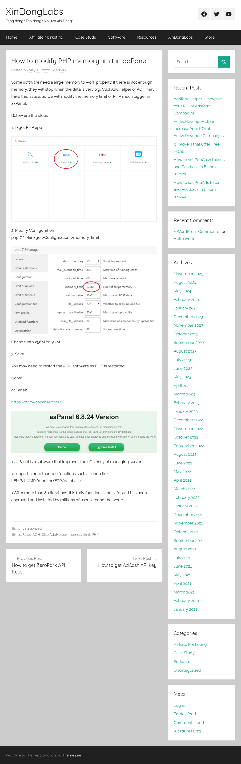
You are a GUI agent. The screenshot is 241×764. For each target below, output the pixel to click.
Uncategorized (30, 528)
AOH (36, 534)
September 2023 (189, 342)
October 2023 (186, 334)
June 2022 (183, 463)
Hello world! (185, 238)
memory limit (79, 534)
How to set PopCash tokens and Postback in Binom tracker (199, 166)
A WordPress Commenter (197, 231)
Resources (146, 37)
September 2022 (189, 445)
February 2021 (186, 600)
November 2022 (188, 428)
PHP (95, 534)
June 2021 (183, 566)
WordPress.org (187, 731)
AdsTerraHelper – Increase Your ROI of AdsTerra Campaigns (198, 106)
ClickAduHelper (54, 534)
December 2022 (188, 420)
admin (61, 70)
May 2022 (182, 471)
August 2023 (185, 351)
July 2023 (182, 359)
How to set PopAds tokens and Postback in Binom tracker (198, 189)
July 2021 (182, 557)
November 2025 (188, 273)
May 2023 (182, 376)
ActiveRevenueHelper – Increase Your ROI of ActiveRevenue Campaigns (199, 128)
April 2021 (182, 583)
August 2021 (185, 549)
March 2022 (184, 488)
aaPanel (24, 534)
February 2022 (187, 497)
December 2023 (188, 316)
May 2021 (182, 575)
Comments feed (189, 722)
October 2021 (186, 531)
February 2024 (187, 299)
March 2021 (184, 592)
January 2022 (186, 506)
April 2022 (183, 480)
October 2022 (186, 437)
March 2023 (184, 394)
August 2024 (185, 282)
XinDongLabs (34, 11)
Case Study (85, 37)
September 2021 (189, 540)
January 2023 (186, 411)
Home (11, 37)
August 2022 (185, 454)
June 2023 (183, 368)
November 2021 (188, 523)
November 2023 (188, 325)
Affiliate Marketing (46, 37)
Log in (179, 705)
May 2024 (182, 291)
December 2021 (188, 514)
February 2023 (187, 402)
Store (210, 37)
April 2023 (183, 385)
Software (116, 37)
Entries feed (185, 713)
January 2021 (185, 609)
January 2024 (186, 308)
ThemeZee (71, 755)
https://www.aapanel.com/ (36, 402)
